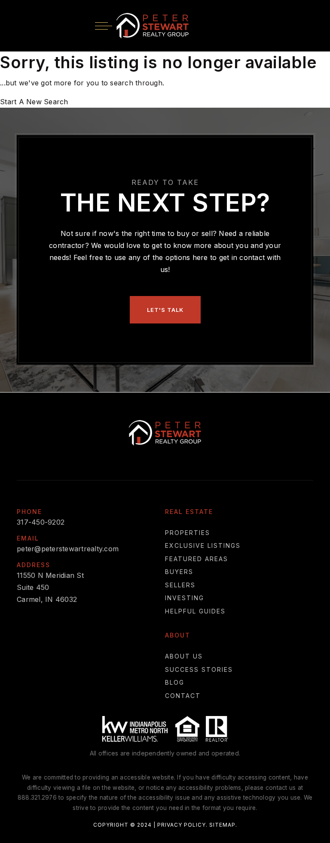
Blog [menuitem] (174, 682)
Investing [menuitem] (184, 597)
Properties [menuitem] (187, 532)
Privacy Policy (181, 825)
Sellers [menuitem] (180, 585)
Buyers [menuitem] (179, 571)
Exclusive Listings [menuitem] (203, 545)
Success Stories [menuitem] (199, 669)
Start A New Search (34, 101)
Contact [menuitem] (183, 695)
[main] (165, 79)
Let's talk (165, 309)
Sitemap (222, 825)
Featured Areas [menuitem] (196, 558)
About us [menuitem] (184, 656)
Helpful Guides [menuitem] (195, 611)
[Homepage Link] (152, 25)
